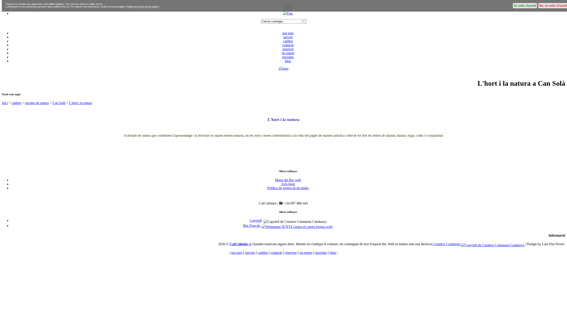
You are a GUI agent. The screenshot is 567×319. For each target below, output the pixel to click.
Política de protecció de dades (288, 188)
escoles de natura (37, 103)
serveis (288, 37)
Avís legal (288, 184)
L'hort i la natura (80, 103)
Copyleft (256, 220)
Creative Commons (447, 244)
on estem (288, 53)
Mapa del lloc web (288, 180)
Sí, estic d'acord (525, 5)
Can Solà (58, 103)
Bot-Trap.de (252, 226)
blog (288, 61)
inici (5, 103)
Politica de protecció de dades (142, 6)
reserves (288, 49)
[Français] (288, 13)
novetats (288, 57)
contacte (288, 45)
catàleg (288, 41)
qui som (287, 33)
